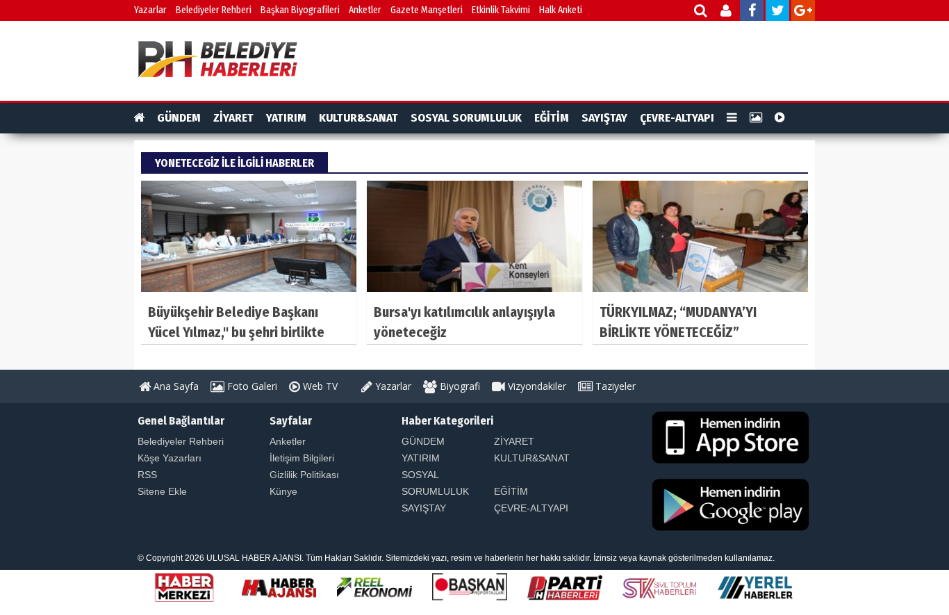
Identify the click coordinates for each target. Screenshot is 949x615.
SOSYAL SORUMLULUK (466, 117)
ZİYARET (233, 117)
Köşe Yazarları (169, 458)
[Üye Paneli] (727, 12)
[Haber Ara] (701, 12)
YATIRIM (286, 117)
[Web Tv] (780, 118)
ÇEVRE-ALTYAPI (677, 117)
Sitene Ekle (162, 491)
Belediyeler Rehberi (213, 10)
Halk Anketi (560, 10)
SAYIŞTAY (604, 117)
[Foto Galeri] (756, 118)
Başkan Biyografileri (300, 10)
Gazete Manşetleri (426, 10)
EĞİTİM (551, 117)
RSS (147, 474)
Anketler (365, 10)
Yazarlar (150, 10)
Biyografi (458, 386)
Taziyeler (614, 386)
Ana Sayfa (175, 386)
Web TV (319, 386)
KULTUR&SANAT (358, 117)
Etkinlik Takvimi (501, 10)
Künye (283, 491)
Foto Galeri (250, 386)
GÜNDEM (179, 117)
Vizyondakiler (535, 386)
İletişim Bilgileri (302, 458)
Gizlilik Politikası (304, 474)
